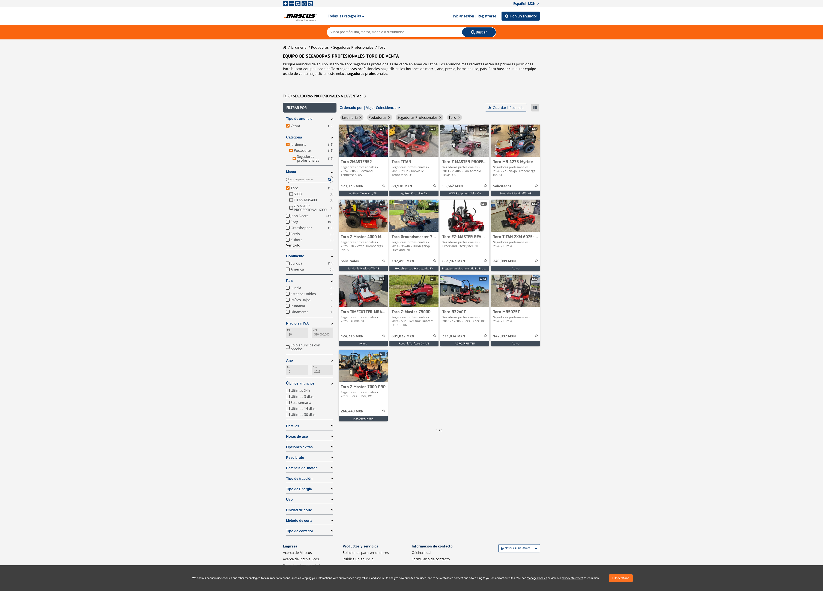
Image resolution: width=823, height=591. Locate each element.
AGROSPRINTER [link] (465, 343)
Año (289, 360)
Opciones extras (299, 447)
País (289, 281)
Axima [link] (516, 268)
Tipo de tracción (299, 478)
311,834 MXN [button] (453, 336)
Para (315, 367)
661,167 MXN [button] (453, 261)
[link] (363, 141)
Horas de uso (297, 436)
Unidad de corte (299, 510)
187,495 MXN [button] (403, 261)
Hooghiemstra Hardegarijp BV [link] (414, 268)
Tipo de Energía (299, 489)
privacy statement (572, 578)
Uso (289, 499)
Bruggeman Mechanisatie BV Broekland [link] (467, 268)
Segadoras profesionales (353, 47)
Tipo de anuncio (299, 118)
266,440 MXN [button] (352, 411)
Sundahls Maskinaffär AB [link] (516, 193)
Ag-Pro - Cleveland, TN (363, 193)
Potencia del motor (301, 468)
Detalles (292, 426)
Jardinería (298, 47)
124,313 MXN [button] (352, 336)
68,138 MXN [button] (402, 186)
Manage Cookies (537, 578)
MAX (315, 330)
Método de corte (299, 520)
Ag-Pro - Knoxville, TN (414, 193)
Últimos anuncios (300, 383)
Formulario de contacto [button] (431, 559)
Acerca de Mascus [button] (297, 552)
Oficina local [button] (421, 552)
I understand (620, 578)
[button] (309, 108)
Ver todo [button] (293, 245)
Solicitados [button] (502, 186)
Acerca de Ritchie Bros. (301, 559)
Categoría (294, 137)
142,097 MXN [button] (504, 336)
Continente (295, 256)
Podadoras (320, 47)
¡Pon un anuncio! (523, 16)
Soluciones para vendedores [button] (366, 552)
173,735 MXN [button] (352, 186)
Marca (291, 172)
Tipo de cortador (299, 531)
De (288, 367)
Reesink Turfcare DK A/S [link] (414, 343)
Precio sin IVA (297, 323)
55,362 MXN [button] (452, 186)
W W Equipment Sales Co (465, 193)
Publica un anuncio (358, 559)
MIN (289, 330)
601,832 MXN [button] (403, 336)
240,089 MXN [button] (504, 261)
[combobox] (501, 548)
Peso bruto (295, 457)
